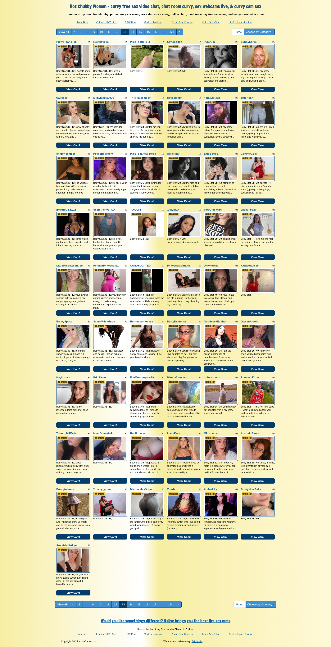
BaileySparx (64, 321)
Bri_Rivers (100, 377)
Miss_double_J (140, 41)
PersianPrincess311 (106, 265)
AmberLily (210, 489)
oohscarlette (212, 377)
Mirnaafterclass (177, 377)
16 (148, 31)
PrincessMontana (178, 265)
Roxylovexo (101, 41)
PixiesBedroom (103, 153)
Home (238, 31)
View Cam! (73, 89)
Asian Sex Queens (182, 22)
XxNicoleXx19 (250, 265)
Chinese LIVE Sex (106, 22)
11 (109, 31)
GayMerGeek (249, 153)
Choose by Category (258, 31)
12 (116, 31)
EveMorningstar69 (142, 377)
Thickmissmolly (140, 97)
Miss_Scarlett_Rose (143, 153)
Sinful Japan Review (240, 22)
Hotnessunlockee (141, 321)
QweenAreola (249, 321)
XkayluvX (173, 209)
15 (140, 31)
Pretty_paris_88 (66, 41)
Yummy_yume (102, 489)
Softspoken (174, 41)
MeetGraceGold (103, 433)
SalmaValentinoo (104, 321)
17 (156, 31)
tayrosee (62, 97)
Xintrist (171, 489)
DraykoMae (211, 265)
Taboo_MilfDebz (66, 433)
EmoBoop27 (212, 153)
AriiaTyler (173, 153)
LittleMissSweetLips (69, 265)
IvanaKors (173, 433)
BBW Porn (130, 22)
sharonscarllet (65, 153)
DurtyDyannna (176, 321)
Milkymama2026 (103, 97)
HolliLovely (137, 433)
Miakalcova (211, 433)
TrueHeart (247, 97)
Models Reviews (153, 22)
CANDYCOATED (140, 265)
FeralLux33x (212, 97)
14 (132, 31)
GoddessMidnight (215, 321)
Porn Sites (82, 22)
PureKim (209, 41)
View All (64, 31)
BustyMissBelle (251, 489)
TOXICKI (135, 209)
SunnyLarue (249, 41)
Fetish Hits (197, 641)
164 (172, 31)
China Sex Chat (211, 22)
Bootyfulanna (65, 489)
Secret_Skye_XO (104, 209)
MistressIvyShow (141, 489)
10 (101, 31)
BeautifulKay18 (66, 209)
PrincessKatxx (250, 377)
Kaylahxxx (63, 377)
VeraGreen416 (213, 209)
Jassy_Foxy (248, 209)
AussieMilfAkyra (67, 545)
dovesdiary (174, 97)
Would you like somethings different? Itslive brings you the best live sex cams (165, 621)
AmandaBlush (250, 433)
